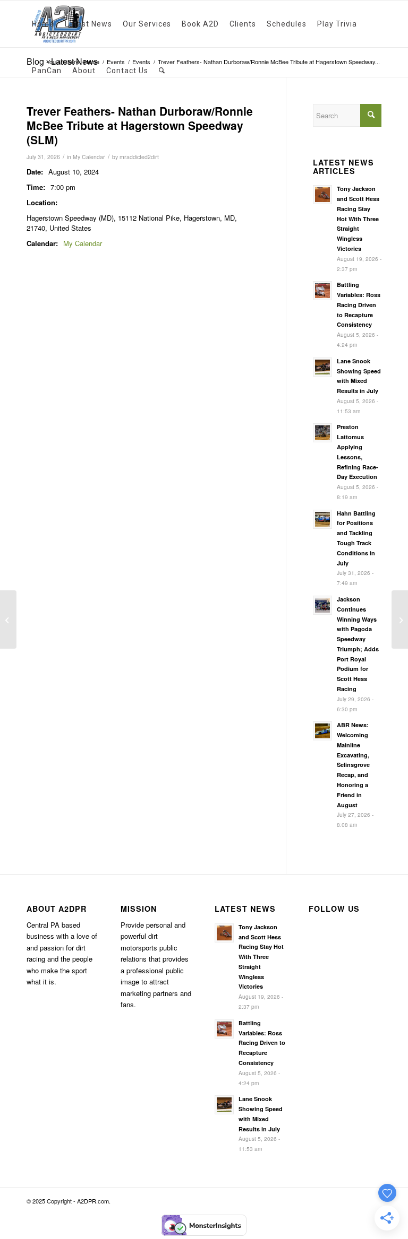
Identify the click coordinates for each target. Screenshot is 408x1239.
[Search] (162, 70)
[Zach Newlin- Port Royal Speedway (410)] (8, 619)
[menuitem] (43, 24)
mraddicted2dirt (139, 157)
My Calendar (89, 157)
